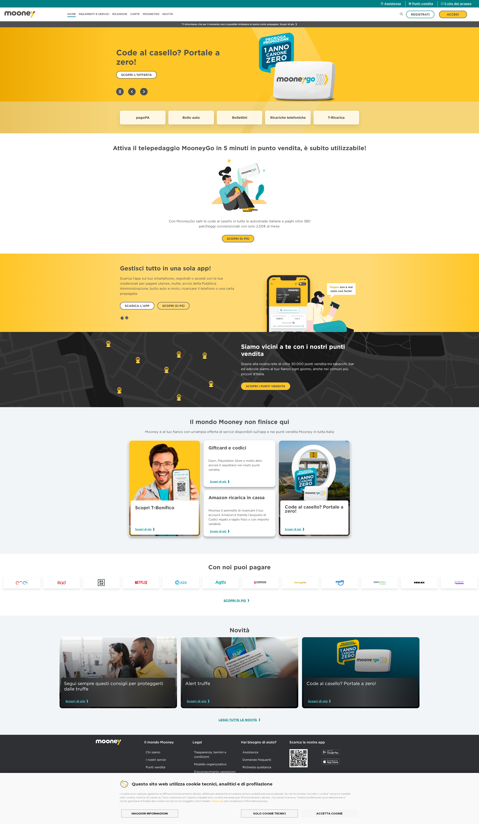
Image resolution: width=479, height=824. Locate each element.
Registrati (420, 14)
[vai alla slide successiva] (144, 92)
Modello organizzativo (210, 764)
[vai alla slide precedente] (132, 92)
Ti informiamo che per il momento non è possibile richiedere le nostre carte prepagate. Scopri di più (238, 24)
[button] (94, 14)
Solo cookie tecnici (269, 813)
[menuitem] (73, 14)
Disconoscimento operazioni (215, 772)
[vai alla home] (19, 14)
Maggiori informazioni (150, 813)
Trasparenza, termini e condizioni (210, 754)
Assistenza (392, 3)
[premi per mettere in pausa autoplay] (120, 92)
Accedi (453, 14)
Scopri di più (143, 529)
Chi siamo (153, 752)
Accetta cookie (329, 813)
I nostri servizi (156, 760)
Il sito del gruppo (458, 3)
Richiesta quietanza (256, 767)
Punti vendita (422, 3)
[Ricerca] (401, 14)
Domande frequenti (256, 760)
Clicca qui (217, 801)
